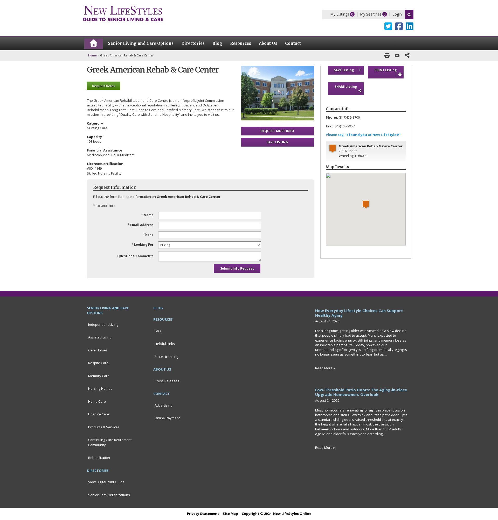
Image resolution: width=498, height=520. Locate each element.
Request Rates (103, 85)
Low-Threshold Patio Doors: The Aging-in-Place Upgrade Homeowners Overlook (361, 392)
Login (397, 14)
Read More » (325, 368)
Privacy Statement (203, 513)
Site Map (230, 513)
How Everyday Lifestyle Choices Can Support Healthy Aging (359, 313)
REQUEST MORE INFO (277, 131)
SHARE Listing (346, 86)
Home (92, 55)
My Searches (371, 14)
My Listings (339, 14)
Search (409, 14)
